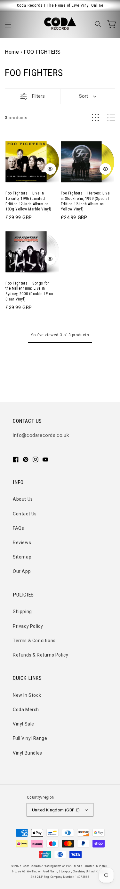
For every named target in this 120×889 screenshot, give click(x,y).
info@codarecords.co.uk (41, 435)
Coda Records (32, 866)
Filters (38, 96)
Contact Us (25, 513)
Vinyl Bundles (27, 753)
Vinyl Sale (23, 723)
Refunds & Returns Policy (40, 654)
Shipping (22, 611)
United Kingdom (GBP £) (56, 810)
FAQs (18, 528)
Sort (83, 96)
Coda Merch (26, 709)
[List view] (111, 117)
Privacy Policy (28, 626)
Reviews (22, 542)
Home (12, 52)
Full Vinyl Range (30, 738)
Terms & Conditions (34, 640)
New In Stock (27, 695)
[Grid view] (95, 117)
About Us (23, 499)
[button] (8, 25)
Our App (22, 571)
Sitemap (22, 556)
